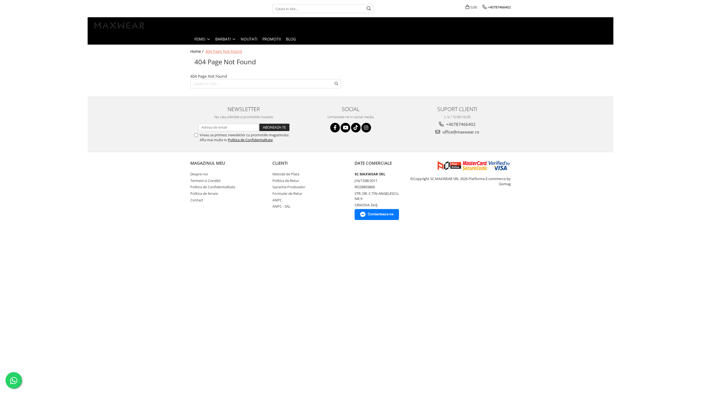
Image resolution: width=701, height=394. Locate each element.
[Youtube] (345, 127)
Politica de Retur (285, 180)
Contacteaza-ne (380, 214)
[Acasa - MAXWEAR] (119, 25)
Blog (291, 39)
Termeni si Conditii (205, 180)
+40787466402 (460, 124)
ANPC (277, 200)
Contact (196, 200)
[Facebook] (335, 127)
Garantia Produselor (288, 186)
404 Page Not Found (223, 51)
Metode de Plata (285, 174)
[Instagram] (366, 127)
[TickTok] (356, 127)
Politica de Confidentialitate (250, 139)
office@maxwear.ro (460, 132)
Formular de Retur (287, 193)
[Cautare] (369, 8)
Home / (197, 51)
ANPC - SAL (281, 206)
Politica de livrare (204, 193)
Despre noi (199, 174)
